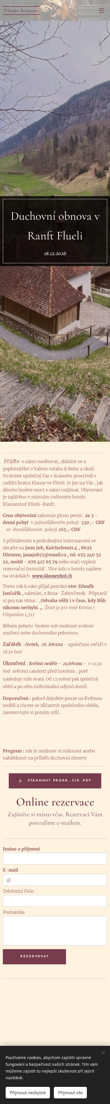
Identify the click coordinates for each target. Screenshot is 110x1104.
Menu (101, 10)
